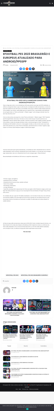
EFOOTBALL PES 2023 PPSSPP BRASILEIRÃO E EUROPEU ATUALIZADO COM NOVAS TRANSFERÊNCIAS (26, 336)
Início (5, 48)
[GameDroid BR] (9, 3)
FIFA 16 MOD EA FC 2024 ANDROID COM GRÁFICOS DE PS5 (24, 356)
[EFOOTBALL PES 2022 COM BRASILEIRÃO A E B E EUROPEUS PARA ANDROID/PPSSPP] (6, 352)
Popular (9, 346)
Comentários (44, 346)
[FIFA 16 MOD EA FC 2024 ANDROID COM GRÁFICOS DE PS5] (6, 358)
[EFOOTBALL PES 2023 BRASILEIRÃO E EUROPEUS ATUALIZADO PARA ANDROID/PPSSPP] (43, 329)
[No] (52, 407)
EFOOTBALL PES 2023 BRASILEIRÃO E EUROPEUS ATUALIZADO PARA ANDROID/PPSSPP (42, 336)
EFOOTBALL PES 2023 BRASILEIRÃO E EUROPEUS (35, 275)
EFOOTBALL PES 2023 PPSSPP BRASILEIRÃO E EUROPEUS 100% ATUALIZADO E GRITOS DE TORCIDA (10, 336)
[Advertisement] (27, 16)
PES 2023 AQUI (27, 231)
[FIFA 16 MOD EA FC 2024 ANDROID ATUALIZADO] (6, 364)
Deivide (6, 65)
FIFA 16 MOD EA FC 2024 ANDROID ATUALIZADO (22, 362)
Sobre (20, 389)
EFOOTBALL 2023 (10, 48)
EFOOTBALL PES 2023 (12, 275)
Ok (27, 409)
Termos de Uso (25, 389)
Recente (26, 346)
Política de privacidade (33, 389)
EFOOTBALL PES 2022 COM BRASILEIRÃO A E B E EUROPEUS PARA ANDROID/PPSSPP (30, 351)
